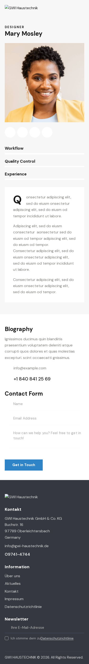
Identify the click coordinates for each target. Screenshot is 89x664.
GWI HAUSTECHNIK (20, 657)
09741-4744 (17, 554)
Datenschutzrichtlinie (57, 638)
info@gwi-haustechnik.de (27, 545)
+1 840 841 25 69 (32, 379)
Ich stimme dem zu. (42, 638)
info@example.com (30, 368)
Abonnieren (80, 628)
